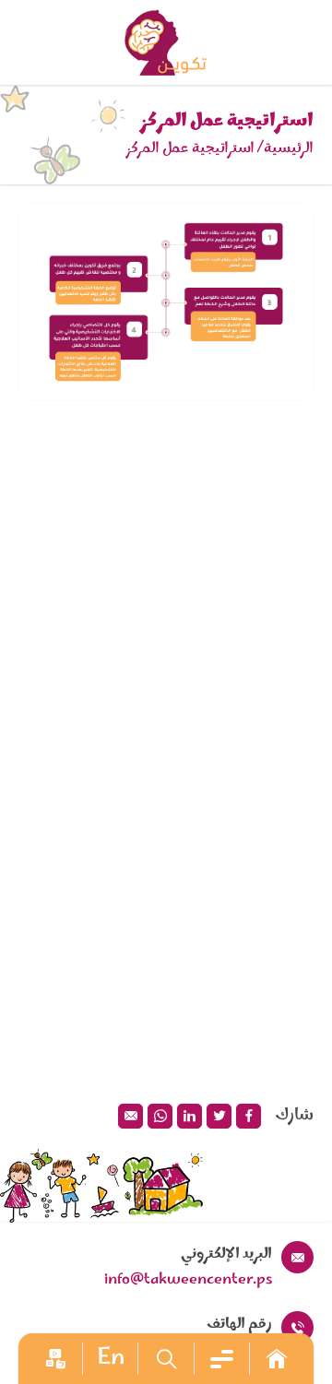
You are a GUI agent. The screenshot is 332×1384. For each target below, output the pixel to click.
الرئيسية (289, 148)
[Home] (276, 1359)
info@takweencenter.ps (188, 1280)
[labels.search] (165, 1359)
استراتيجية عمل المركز (190, 148)
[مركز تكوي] (166, 42)
